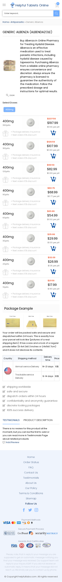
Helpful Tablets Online (32, 5)
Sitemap (31, 498)
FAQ (31, 467)
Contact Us (31, 472)
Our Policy (31, 488)
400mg (9, 109)
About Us (31, 483)
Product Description (38, 420)
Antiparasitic (17, 22)
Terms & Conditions (31, 493)
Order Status (31, 462)
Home (6, 22)
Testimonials (11, 420)
